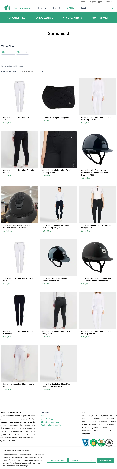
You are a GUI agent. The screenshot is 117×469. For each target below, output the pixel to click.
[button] (86, 1)
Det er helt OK (105, 460)
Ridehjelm (21, 52)
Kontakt (44, 416)
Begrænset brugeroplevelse (82, 460)
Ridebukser (7, 52)
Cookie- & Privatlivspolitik (51, 425)
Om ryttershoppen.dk (49, 419)
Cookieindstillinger (57, 460)
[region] (58, 458)
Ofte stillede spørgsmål (50, 422)
